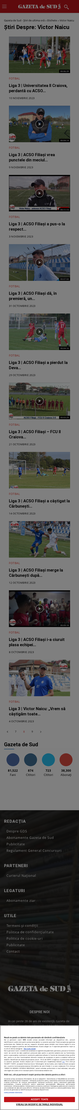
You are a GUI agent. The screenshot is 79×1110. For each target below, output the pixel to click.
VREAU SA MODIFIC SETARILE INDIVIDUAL (39, 1104)
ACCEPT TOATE (39, 1099)
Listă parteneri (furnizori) (13, 1092)
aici (63, 1062)
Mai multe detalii (30, 1049)
